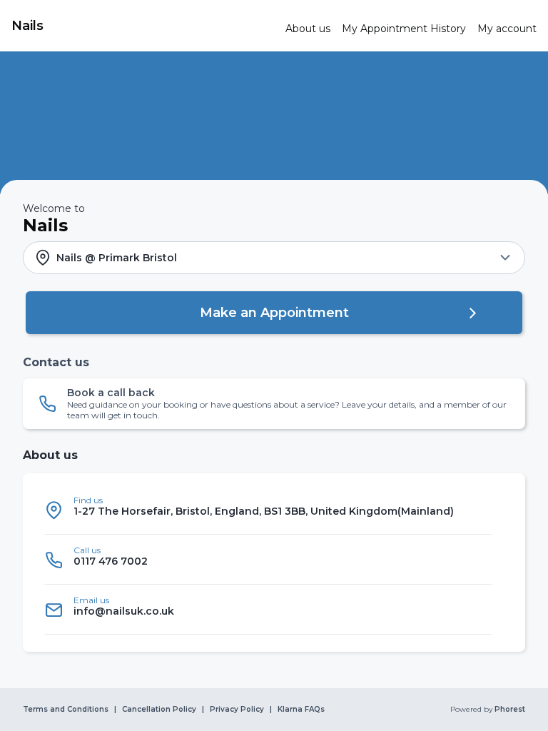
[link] (142, 26)
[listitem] (268, 510)
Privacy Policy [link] (237, 709)
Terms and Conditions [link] (65, 709)
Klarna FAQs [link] (301, 709)
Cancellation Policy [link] (159, 709)
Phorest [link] (509, 709)
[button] (274, 257)
